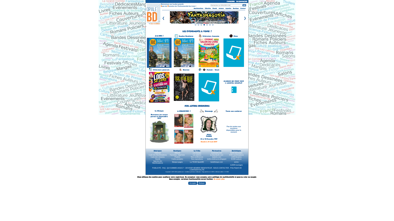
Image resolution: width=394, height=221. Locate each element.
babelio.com (216, 157)
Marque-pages (177, 162)
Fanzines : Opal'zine (177, 155)
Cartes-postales (177, 159)
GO (244, 5)
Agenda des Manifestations (157, 162)
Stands (214, 8)
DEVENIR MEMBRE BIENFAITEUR (198, 168)
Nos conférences (197, 157)
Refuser (202, 183)
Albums (177, 153)
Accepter (193, 183)
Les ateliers (197, 155)
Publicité (156, 168)
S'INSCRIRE (231, 1)
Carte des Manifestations (158, 155)
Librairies (208, 8)
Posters (177, 157)
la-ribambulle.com (216, 155)
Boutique (236, 8)
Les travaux (197, 153)
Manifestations (198, 8)
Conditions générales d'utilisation (193, 171)
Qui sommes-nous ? (175, 168)
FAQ (164, 168)
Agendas (228, 8)
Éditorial (158, 153)
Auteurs (221, 8)
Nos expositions (197, 159)
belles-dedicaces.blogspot (216, 159)
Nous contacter (221, 168)
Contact (243, 8)
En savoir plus (219, 179)
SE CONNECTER (241, 1)
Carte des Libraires (158, 157)
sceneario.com (216, 153)
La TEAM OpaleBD (197, 162)
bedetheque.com (217, 162)
